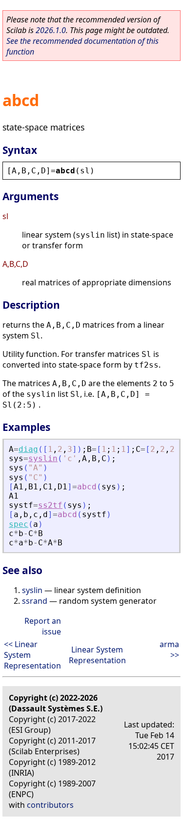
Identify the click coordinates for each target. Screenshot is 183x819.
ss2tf (50, 505)
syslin (43, 458)
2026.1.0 (51, 30)
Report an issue (42, 626)
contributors (50, 805)
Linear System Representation (97, 655)
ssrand (34, 601)
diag (28, 449)
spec (18, 524)
